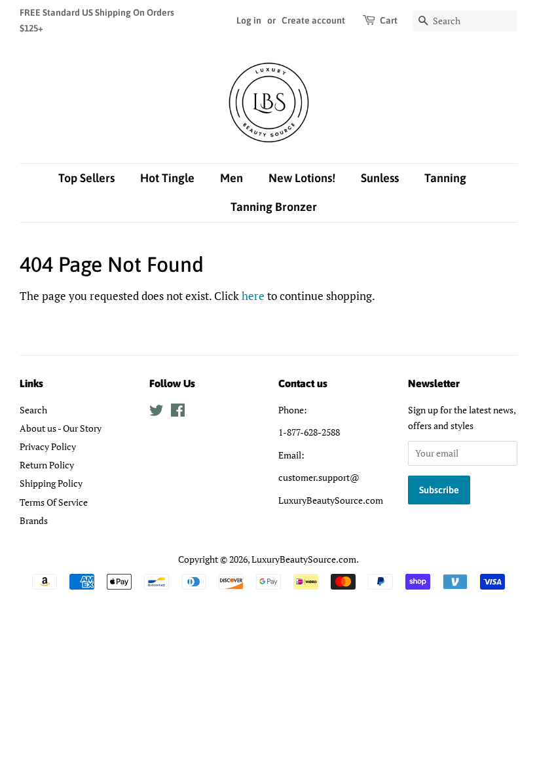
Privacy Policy (48, 446)
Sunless (380, 178)
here (253, 295)
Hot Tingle (167, 178)
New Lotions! (301, 178)
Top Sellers (86, 178)
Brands (34, 520)
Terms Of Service (54, 502)
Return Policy (47, 465)
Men (231, 178)
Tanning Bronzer (274, 207)
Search (33, 410)
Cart (389, 20)
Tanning (445, 178)
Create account (313, 20)
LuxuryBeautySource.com (303, 559)
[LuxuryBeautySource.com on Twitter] (156, 412)
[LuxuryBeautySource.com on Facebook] (177, 412)
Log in (248, 20)
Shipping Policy (51, 483)
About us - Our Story (61, 428)
